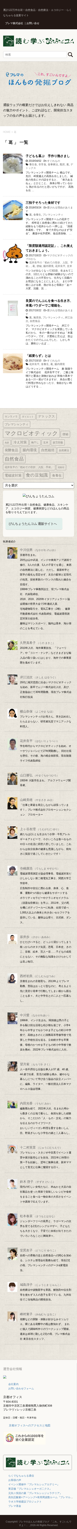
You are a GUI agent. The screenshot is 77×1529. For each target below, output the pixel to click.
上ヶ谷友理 (40, 829)
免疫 (7, 442)
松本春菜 (38, 1216)
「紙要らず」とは (38, 355)
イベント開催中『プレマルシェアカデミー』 (34, 1484)
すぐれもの (53, 160)
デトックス (46, 416)
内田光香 (36, 1103)
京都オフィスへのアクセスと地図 (29, 1425)
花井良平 (60, 266)
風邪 (62, 164)
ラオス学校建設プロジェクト (25, 1501)
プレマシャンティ (53, 214)
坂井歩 (36, 937)
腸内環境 (48, 266)
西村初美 (38, 976)
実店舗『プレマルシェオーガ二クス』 (30, 1488)
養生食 (33, 164)
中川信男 (38, 550)
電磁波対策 (13, 475)
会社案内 (13, 1384)
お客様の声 (14, 1480)
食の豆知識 (37, 475)
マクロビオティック (31, 433)
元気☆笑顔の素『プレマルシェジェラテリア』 (35, 1493)
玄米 (69, 266)
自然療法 (64, 450)
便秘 (39, 266)
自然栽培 (47, 450)
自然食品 (35, 321)
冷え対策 (20, 442)
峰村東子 (38, 1314)
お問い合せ (32, 23)
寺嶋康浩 (40, 868)
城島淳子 (41, 1284)
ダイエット (28, 416)
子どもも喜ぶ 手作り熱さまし (48, 156)
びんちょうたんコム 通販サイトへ (33, 523)
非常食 (42, 164)
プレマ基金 (14, 1505)
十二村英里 (41, 1147)
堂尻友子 (38, 1250)
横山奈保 (37, 711)
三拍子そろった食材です (43, 202)
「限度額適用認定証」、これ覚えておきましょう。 (49, 248)
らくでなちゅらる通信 (21, 1475)
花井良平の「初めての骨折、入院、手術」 (29, 467)
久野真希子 (37, 642)
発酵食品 (11, 450)
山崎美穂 (37, 799)
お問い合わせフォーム (21, 1388)
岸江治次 (38, 677)
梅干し (35, 442)
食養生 (37, 214)
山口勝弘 (39, 775)
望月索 (36, 1064)
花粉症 (61, 467)
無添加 (37, 317)
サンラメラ (11, 416)
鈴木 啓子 (37, 1181)
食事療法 (53, 164)
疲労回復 (58, 442)
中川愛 (35, 1015)
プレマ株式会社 (14, 23)
